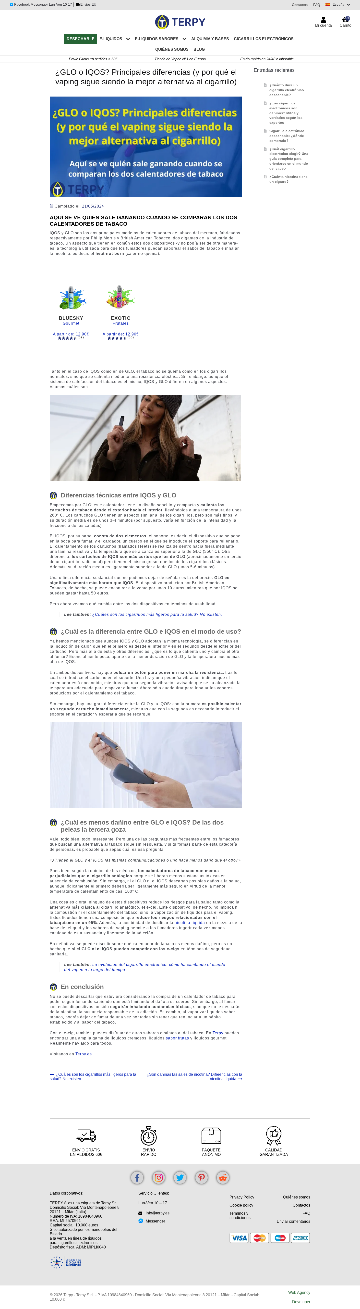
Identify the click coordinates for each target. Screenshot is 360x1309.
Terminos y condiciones (240, 1215)
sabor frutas (177, 1038)
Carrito (345, 21)
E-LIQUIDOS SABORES (157, 39)
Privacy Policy (241, 1197)
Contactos (300, 5)
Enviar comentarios (293, 1221)
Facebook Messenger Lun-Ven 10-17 (42, 4)
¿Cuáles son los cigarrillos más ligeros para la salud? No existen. (157, 614)
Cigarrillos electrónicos (264, 39)
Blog (199, 49)
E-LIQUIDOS (110, 39)
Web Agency (299, 1292)
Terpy (218, 1033)
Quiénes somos (172, 49)
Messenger (155, 1221)
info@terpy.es (157, 1213)
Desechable (81, 39)
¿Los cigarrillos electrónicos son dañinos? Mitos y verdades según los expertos (285, 112)
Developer (301, 1302)
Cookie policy (241, 1205)
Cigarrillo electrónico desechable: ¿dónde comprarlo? (286, 136)
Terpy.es (83, 1054)
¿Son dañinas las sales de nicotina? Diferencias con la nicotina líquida (194, 1076)
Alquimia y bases (210, 39)
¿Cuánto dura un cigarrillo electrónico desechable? (286, 90)
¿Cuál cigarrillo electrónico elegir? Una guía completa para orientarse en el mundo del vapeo (288, 158)
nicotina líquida (190, 923)
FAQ (316, 5)
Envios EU (88, 4)
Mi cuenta (323, 25)
